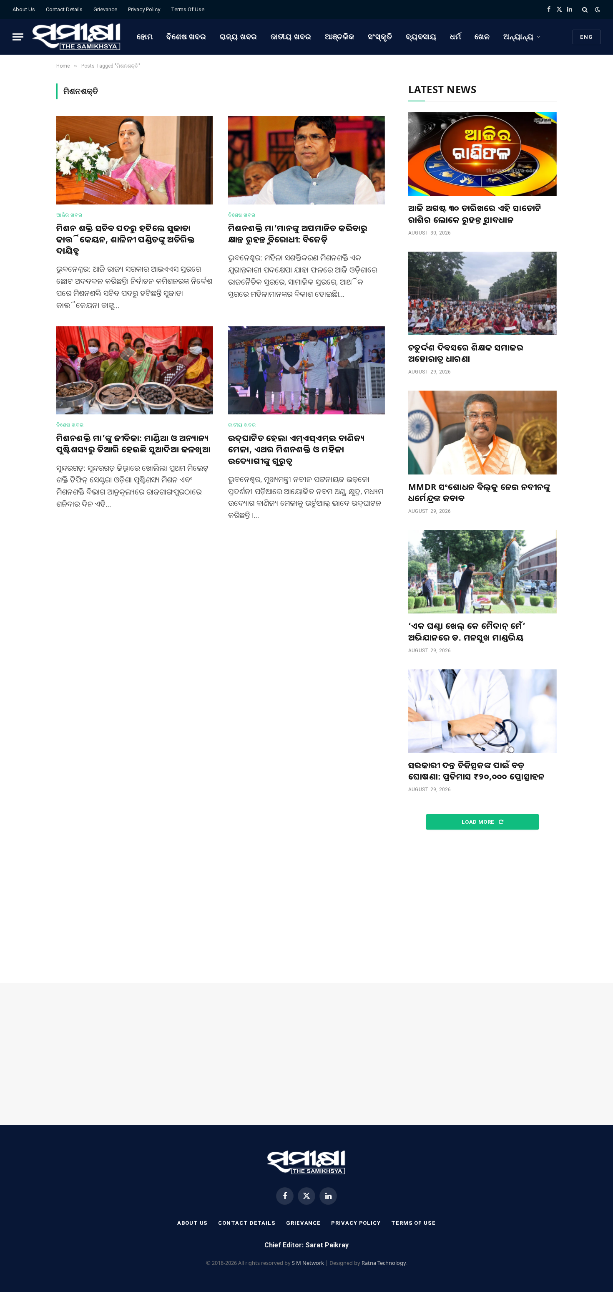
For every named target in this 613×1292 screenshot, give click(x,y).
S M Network (308, 1263)
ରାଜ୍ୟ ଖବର (238, 36)
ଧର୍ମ (455, 36)
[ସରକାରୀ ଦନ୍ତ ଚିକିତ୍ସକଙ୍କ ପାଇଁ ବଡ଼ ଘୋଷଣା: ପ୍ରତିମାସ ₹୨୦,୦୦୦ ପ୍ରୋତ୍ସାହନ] (482, 711)
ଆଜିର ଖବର (69, 215)
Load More (479, 822)
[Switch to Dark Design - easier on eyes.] (596, 10)
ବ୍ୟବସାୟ (421, 36)
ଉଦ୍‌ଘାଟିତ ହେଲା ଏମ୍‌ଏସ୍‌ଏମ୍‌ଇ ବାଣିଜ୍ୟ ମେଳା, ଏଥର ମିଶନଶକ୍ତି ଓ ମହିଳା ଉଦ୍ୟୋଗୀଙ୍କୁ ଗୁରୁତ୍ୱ (296, 449)
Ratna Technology (384, 1263)
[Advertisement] (482, 906)
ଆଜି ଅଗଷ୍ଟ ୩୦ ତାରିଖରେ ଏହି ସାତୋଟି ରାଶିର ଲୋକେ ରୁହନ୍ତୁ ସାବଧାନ (474, 213)
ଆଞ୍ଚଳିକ (340, 36)
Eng (586, 37)
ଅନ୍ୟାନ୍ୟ (518, 36)
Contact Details (64, 9)
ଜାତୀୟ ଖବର (291, 36)
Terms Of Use (187, 9)
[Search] (584, 9)
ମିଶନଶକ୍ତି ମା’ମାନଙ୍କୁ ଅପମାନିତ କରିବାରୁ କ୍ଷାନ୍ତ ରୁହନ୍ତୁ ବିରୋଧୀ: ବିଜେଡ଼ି (298, 233)
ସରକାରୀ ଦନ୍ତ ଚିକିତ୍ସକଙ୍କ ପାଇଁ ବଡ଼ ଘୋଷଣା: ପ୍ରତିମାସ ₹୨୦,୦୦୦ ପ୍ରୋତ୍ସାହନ (476, 771)
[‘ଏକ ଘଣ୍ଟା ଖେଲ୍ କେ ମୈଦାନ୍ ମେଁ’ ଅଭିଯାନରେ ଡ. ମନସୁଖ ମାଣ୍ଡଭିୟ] (482, 571)
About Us (24, 9)
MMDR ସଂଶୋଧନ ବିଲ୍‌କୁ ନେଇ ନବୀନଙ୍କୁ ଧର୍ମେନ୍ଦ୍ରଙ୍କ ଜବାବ (479, 492)
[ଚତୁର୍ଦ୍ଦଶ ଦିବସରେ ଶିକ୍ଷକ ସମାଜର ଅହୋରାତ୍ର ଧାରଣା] (482, 293)
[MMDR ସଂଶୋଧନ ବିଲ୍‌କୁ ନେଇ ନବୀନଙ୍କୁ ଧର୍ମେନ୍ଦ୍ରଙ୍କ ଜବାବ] (482, 432)
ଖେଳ (482, 36)
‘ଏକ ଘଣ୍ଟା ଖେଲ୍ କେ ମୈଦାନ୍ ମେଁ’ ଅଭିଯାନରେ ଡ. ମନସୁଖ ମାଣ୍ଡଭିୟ (466, 631)
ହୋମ (145, 36)
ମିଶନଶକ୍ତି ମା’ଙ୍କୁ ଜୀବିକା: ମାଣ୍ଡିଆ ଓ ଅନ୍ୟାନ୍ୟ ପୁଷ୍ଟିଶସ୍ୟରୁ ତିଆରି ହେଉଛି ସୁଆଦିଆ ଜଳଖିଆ (133, 443)
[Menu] (18, 37)
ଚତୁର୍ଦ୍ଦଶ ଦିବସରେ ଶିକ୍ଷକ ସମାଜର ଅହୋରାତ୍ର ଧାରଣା (465, 353)
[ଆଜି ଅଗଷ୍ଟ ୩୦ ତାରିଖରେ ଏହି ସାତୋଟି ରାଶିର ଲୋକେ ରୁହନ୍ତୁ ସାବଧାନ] (482, 154)
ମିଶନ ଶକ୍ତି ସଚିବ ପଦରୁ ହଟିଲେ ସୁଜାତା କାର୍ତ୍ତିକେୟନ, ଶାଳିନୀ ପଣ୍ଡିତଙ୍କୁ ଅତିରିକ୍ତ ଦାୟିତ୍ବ (125, 239)
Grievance (105, 9)
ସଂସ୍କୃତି (380, 36)
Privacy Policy (144, 9)
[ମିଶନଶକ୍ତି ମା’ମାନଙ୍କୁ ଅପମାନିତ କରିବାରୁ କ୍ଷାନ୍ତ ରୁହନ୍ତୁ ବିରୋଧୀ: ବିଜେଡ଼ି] (306, 160)
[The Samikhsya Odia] (77, 37)
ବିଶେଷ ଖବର (186, 36)
